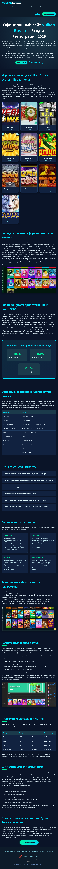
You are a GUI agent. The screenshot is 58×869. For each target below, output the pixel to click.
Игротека (41, 6)
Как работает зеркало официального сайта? (20, 493)
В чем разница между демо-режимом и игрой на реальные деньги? (29, 480)
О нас (7, 851)
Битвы (5, 10)
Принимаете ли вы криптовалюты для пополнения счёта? (25, 500)
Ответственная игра (38, 851)
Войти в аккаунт (36, 62)
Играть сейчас (21, 62)
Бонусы (50, 6)
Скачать (5, 6)
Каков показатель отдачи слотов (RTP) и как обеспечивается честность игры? (26, 508)
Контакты (22, 6)
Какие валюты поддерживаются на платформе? (22, 487)
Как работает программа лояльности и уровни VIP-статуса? (26, 474)
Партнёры (13, 10)
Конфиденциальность (24, 851)
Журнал (13, 6)
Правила (13, 851)
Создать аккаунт (49, 14)
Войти (37, 14)
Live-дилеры (31, 6)
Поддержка (49, 851)
